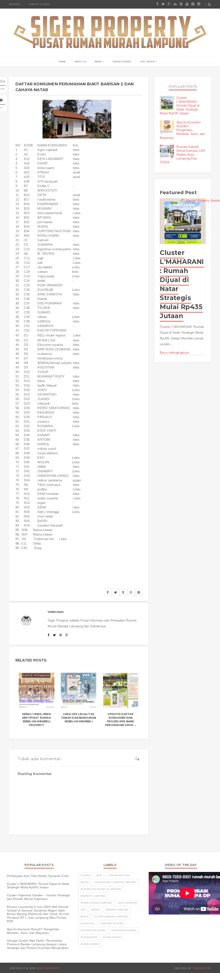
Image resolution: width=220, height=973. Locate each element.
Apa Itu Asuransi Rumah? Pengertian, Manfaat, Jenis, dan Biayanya (182, 130)
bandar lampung (117, 909)
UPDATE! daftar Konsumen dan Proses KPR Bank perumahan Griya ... (120, 719)
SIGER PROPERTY (48, 968)
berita (85, 916)
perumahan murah (93, 930)
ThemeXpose (201, 968)
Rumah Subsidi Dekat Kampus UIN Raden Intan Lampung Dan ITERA (182, 154)
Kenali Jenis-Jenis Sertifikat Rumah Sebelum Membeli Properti (36, 719)
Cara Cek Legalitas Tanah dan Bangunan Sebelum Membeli (78, 717)
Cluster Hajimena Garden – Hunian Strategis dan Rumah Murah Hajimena (38, 897)
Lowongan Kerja (119, 875)
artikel (95, 909)
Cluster (86, 875)
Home (62, 61)
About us (80, 61)
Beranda (14, 4)
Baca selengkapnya (174, 352)
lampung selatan (111, 923)
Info (99, 875)
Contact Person (39, 4)
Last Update (147, 61)
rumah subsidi (90, 944)
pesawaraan (89, 937)
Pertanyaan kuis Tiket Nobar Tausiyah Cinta (38, 876)
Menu (98, 61)
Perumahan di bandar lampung (115, 882)
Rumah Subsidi (122, 61)
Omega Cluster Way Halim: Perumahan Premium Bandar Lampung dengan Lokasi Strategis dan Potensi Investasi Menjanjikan (38, 944)
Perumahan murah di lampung (101, 889)
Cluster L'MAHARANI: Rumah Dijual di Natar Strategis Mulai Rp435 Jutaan (180, 105)
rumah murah (112, 937)
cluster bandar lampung (111, 916)
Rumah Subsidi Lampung (96, 902)
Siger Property (128, 902)
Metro (85, 882)
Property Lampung (93, 896)
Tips (83, 909)
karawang (87, 923)
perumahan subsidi (124, 930)
